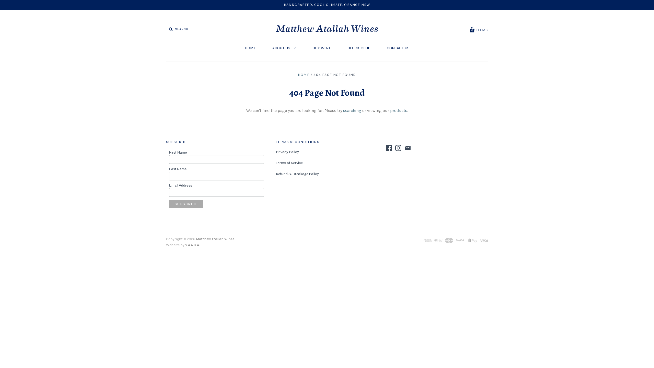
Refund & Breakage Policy (297, 174)
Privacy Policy (287, 152)
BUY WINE (321, 47)
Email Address (180, 185)
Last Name (178, 169)
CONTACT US (398, 47)
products (398, 110)
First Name (178, 152)
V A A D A (192, 245)
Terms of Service (289, 163)
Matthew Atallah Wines (215, 239)
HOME (250, 47)
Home (303, 75)
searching (352, 110)
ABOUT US (281, 47)
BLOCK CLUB (358, 47)
